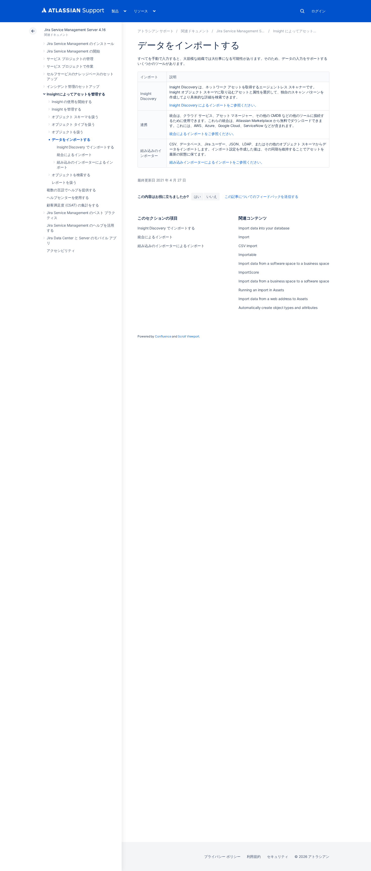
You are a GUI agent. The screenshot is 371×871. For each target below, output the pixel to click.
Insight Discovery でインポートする (85, 147)
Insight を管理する (66, 109)
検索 (302, 11)
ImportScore (248, 272)
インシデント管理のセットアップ (73, 86)
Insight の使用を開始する (72, 101)
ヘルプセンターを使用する (68, 197)
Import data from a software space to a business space (283, 263)
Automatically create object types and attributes (277, 307)
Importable (247, 254)
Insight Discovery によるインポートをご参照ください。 (213, 105)
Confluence (163, 336)
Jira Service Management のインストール (80, 43)
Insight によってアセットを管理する (76, 94)
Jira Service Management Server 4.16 (75, 30)
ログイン (318, 11)
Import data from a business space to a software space (283, 281)
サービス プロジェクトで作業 (70, 66)
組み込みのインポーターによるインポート (171, 246)
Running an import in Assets (261, 290)
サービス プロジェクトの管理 (70, 59)
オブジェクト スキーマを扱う (75, 117)
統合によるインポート (74, 154)
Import (243, 237)
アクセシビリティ (61, 250)
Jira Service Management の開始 (73, 51)
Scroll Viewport (188, 336)
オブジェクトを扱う (67, 132)
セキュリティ (277, 856)
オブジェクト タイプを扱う (73, 124)
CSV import (247, 246)
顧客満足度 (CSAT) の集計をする (73, 205)
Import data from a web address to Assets (272, 299)
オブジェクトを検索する (71, 175)
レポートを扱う (64, 182)
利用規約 (254, 856)
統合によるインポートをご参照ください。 (202, 133)
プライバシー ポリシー (222, 856)
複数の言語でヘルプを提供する (71, 190)
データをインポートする (71, 139)
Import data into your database (263, 228)
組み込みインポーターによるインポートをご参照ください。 (216, 162)
